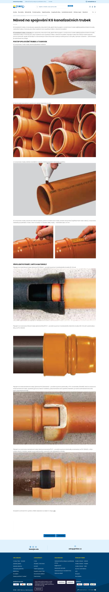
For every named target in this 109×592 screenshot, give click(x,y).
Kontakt (50, 1)
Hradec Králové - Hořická (81, 561)
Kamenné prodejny (18, 1)
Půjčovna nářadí (59, 573)
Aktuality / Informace (39, 563)
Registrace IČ (58, 565)
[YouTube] (36, 547)
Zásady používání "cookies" (20, 576)
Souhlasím (70, 582)
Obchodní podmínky (18, 568)
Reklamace (16, 571)
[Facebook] (30, 547)
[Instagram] (33, 547)
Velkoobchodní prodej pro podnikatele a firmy (35, 1)
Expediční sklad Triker (39, 571)
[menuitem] (15, 12)
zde (43, 585)
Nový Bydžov (78, 576)
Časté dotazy (37, 576)
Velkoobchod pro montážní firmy (63, 570)
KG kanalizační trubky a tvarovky (22, 32)
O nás (35, 561)
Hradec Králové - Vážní (81, 566)
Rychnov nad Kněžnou (80, 568)
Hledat (70, 6)
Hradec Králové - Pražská (81, 563)
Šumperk (77, 574)
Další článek (61, 535)
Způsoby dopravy (17, 566)
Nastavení (39, 589)
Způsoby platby (17, 563)
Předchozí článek (50, 535)
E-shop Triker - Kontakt (19, 561)
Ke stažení (15, 574)
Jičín (76, 571)
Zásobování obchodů (60, 568)
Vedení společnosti (38, 568)
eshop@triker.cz (92, 1)
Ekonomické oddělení (39, 574)
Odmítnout (61, 582)
